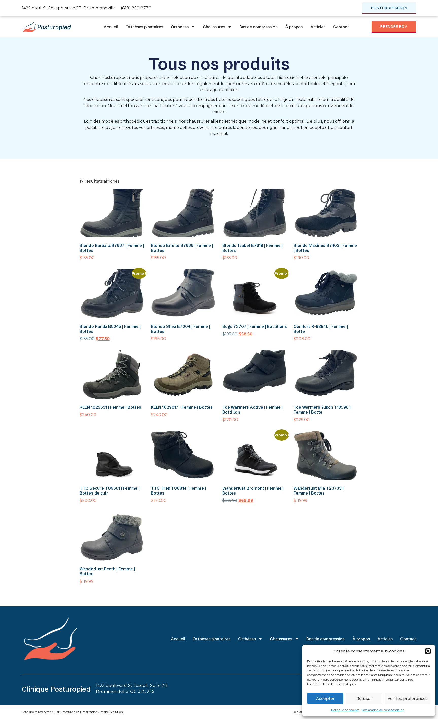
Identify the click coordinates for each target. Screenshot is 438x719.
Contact (341, 26)
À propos (294, 26)
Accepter (325, 698)
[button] (427, 651)
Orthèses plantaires (144, 26)
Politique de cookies (345, 710)
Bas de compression (258, 26)
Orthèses (180, 26)
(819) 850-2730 (136, 8)
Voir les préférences (408, 698)
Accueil (111, 26)
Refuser (364, 698)
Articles (317, 26)
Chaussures (214, 26)
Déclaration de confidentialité (383, 710)
